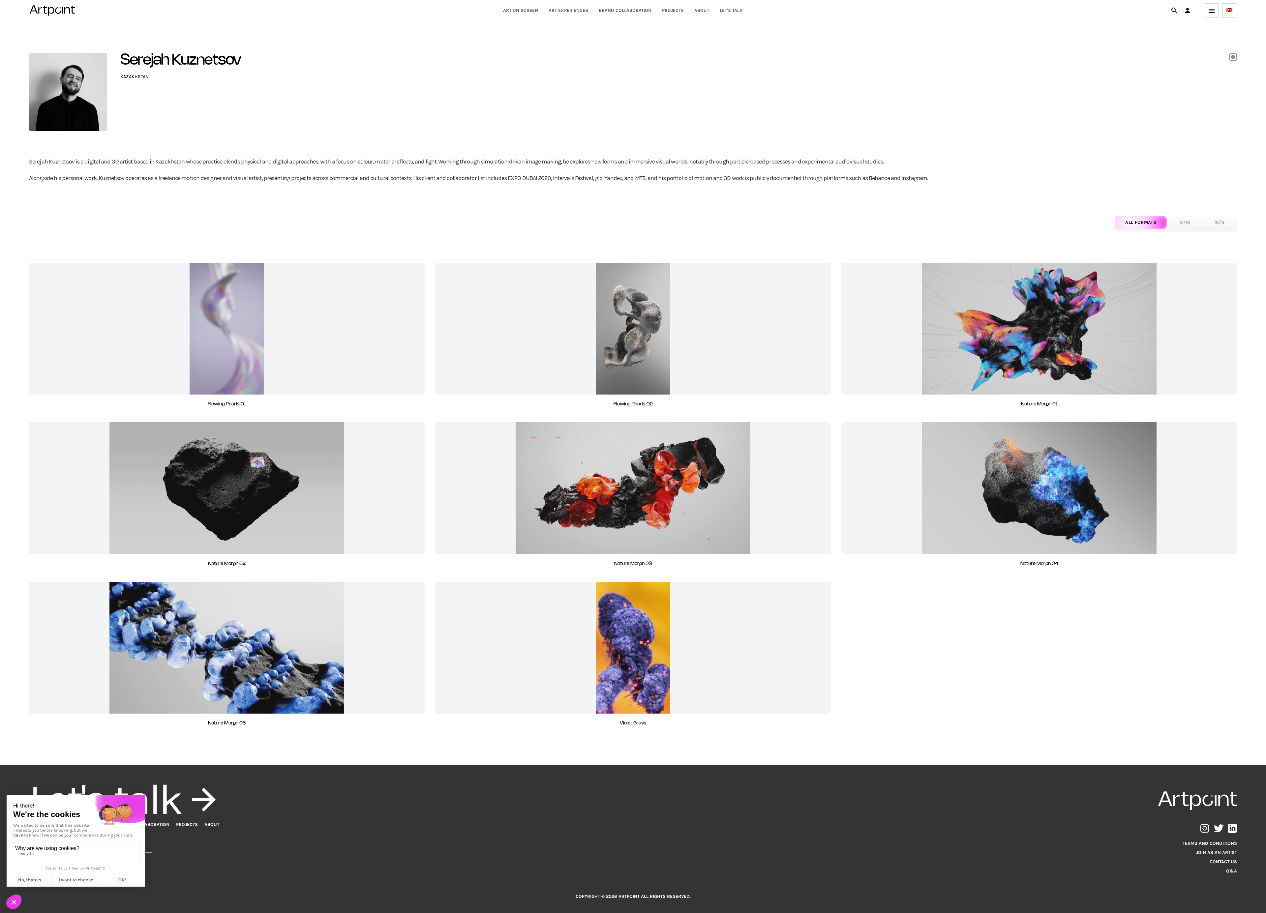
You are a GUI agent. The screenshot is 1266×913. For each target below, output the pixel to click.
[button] (1187, 11)
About (701, 10)
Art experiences (568, 10)
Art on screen (520, 10)
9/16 (1185, 222)
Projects (673, 10)
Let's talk (731, 10)
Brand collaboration (625, 10)
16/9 (1219, 222)
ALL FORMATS (1140, 222)
